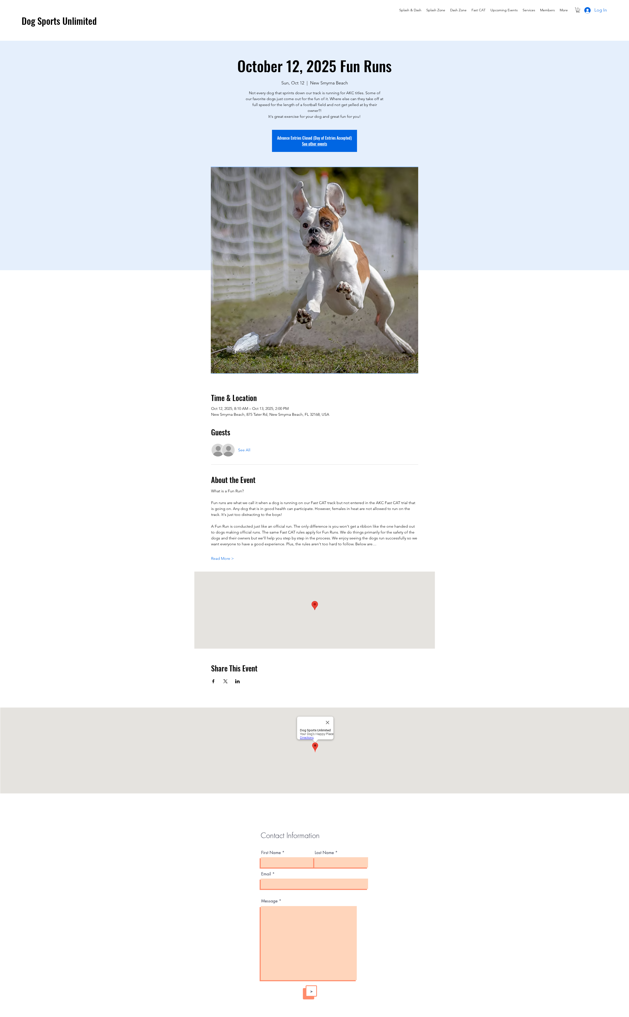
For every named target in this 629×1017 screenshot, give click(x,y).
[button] (578, 10)
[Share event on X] (225, 681)
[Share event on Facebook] (213, 681)
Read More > (222, 558)
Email (266, 874)
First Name (271, 853)
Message (269, 901)
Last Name (324, 853)
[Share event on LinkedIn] (237, 681)
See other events (314, 144)
